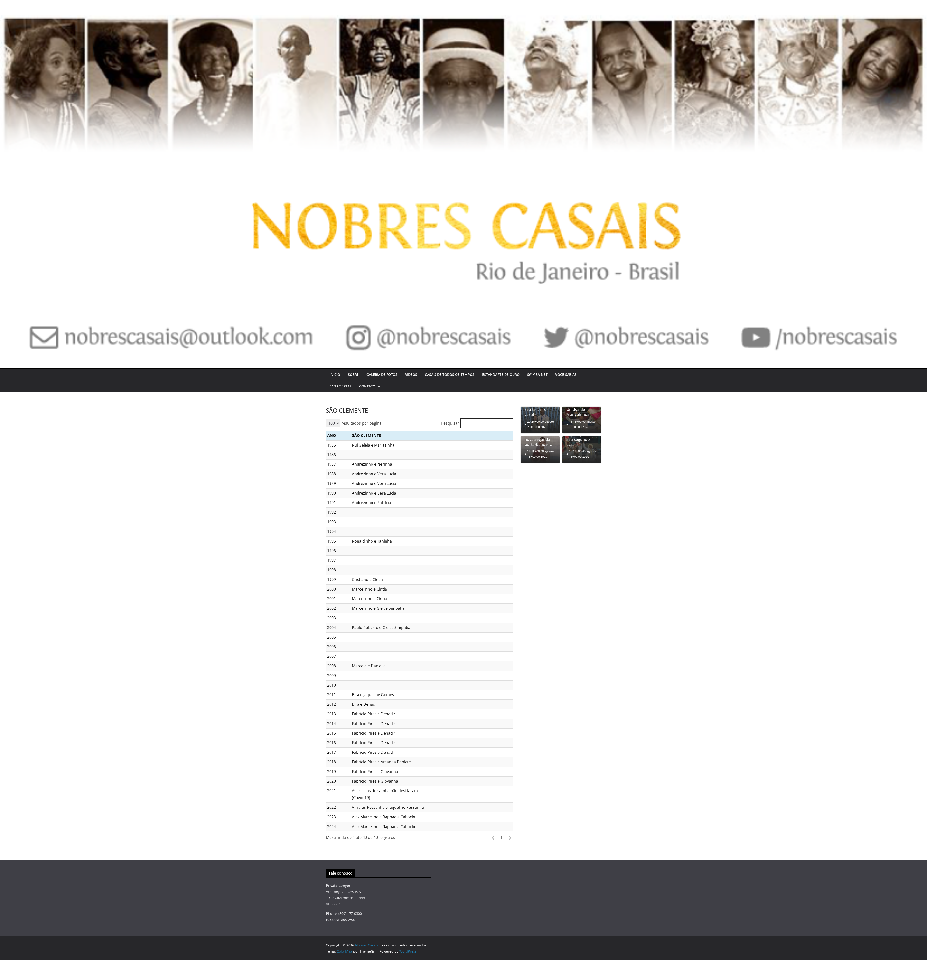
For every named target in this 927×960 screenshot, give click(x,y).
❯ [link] (509, 837)
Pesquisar (450, 423)
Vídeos (411, 374)
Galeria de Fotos (381, 374)
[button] (378, 386)
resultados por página (361, 423)
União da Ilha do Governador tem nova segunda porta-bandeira (540, 437)
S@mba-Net (537, 374)
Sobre (353, 374)
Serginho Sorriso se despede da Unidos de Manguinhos (581, 407)
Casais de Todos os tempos (449, 374)
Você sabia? (565, 374)
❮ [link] (493, 837)
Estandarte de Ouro (501, 374)
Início (335, 374)
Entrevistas (340, 386)
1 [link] (501, 837)
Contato (367, 386)
